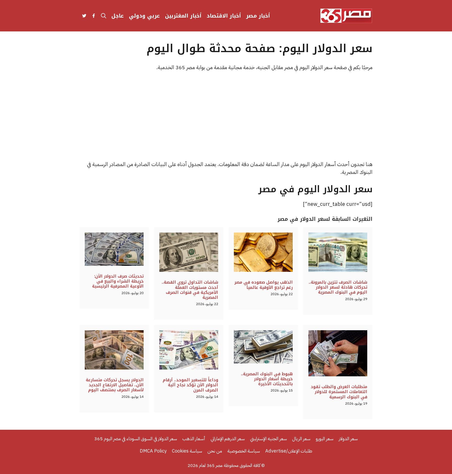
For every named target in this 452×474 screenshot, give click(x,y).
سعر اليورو (325, 438)
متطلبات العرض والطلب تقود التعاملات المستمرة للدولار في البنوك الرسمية (339, 392)
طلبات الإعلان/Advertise (288, 450)
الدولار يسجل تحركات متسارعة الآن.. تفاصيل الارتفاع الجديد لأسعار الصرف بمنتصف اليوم (115, 385)
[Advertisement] (226, 115)
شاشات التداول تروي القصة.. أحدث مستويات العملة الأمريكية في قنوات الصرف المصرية (190, 289)
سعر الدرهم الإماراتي (228, 438)
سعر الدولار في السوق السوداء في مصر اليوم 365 (135, 438)
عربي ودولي (144, 16)
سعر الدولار (348, 438)
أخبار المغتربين (183, 16)
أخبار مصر (258, 16)
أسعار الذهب (193, 438)
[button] (103, 15)
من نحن (214, 450)
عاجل (117, 16)
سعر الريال (301, 438)
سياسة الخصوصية (243, 450)
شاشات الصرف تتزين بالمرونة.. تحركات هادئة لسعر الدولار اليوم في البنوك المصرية (338, 287)
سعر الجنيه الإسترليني (268, 438)
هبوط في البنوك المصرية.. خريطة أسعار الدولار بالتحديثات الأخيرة (267, 379)
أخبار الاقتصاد (224, 16)
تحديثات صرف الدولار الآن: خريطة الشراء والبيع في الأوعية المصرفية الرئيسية (118, 281)
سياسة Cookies (187, 450)
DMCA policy (153, 450)
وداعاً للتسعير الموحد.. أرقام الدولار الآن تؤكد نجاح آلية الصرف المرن (190, 385)
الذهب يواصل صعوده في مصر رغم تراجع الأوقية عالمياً (263, 284)
